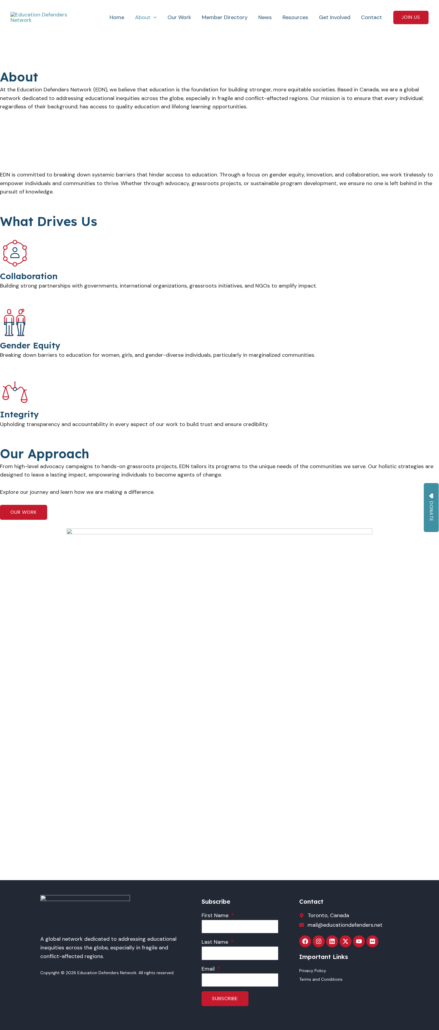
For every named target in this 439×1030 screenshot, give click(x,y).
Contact (371, 17)
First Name (216, 915)
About (143, 17)
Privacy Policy (312, 970)
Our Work (179, 17)
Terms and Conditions (321, 979)
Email (209, 968)
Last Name (216, 942)
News (265, 17)
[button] (154, 17)
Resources (295, 17)
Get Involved (334, 17)
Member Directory (225, 17)
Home (117, 17)
